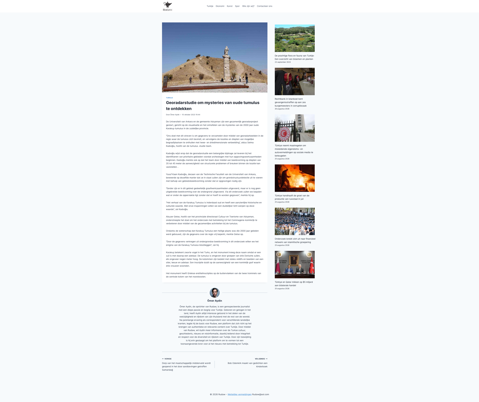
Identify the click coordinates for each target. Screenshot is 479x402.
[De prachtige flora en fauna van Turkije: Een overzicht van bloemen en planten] (296, 38)
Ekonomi (220, 6)
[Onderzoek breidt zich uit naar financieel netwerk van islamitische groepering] (296, 221)
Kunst (230, 6)
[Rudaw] (167, 6)
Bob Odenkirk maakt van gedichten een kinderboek (247, 363)
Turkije (210, 6)
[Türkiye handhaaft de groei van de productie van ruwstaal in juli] (296, 178)
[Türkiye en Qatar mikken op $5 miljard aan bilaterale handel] (296, 264)
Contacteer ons (264, 6)
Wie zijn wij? (248, 6)
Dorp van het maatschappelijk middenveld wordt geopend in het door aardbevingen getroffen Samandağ (186, 364)
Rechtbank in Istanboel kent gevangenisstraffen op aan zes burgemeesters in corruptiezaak (291, 102)
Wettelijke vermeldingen (240, 394)
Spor (237, 6)
